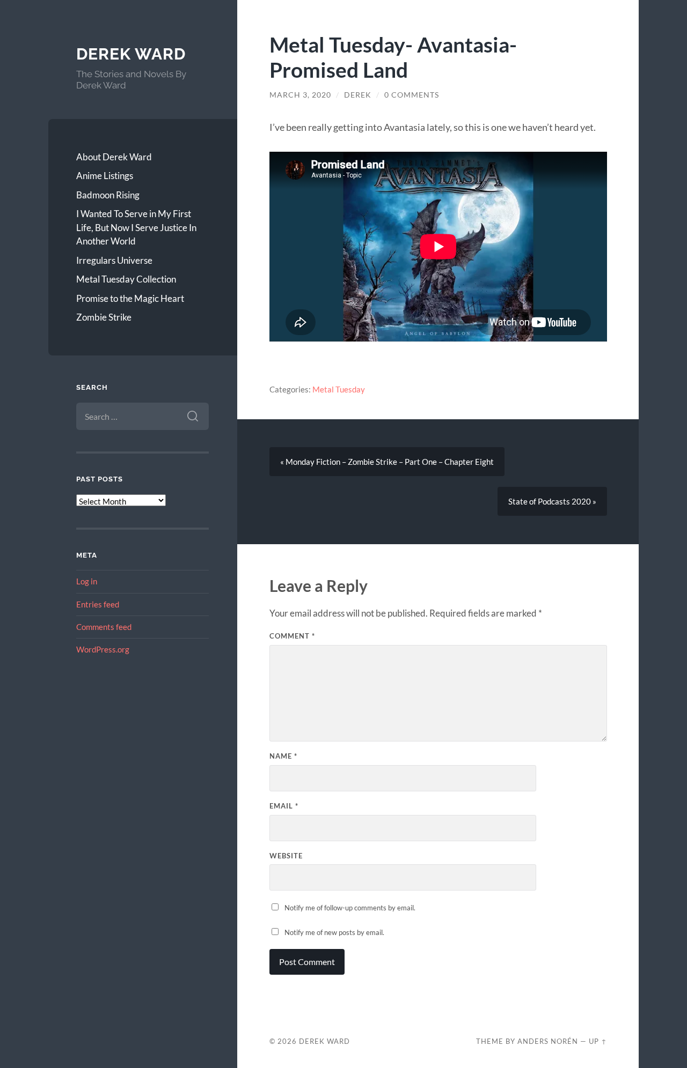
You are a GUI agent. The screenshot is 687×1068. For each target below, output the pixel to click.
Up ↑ (598, 1041)
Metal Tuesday (338, 389)
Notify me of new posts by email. (334, 932)
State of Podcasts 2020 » (552, 501)
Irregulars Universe (114, 260)
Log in (86, 581)
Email (283, 806)
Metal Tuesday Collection (126, 279)
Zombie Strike (103, 317)
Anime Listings (104, 175)
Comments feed (103, 627)
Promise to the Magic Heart (130, 298)
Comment (292, 636)
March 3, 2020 (300, 95)
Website (286, 855)
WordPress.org (102, 649)
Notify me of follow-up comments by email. (349, 907)
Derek (357, 95)
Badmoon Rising (108, 195)
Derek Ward (131, 53)
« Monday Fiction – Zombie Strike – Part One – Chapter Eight (387, 461)
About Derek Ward (114, 156)
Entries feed (97, 604)
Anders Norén (547, 1041)
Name (283, 756)
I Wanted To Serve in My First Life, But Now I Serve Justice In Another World (136, 227)
